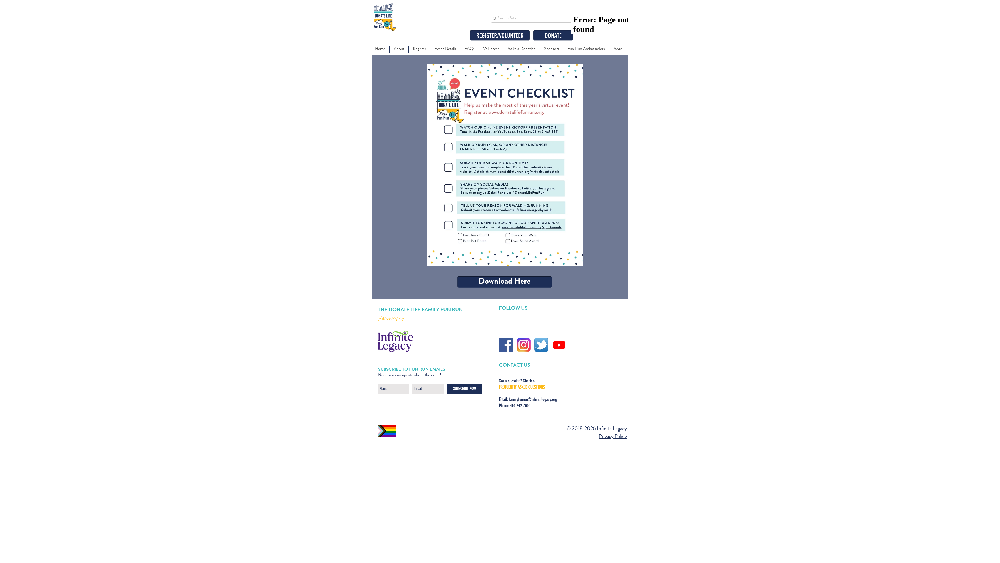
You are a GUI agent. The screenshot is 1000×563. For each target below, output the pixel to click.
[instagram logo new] (524, 345)
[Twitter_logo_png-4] (541, 345)
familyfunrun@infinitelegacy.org (533, 399)
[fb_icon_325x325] (506, 345)
